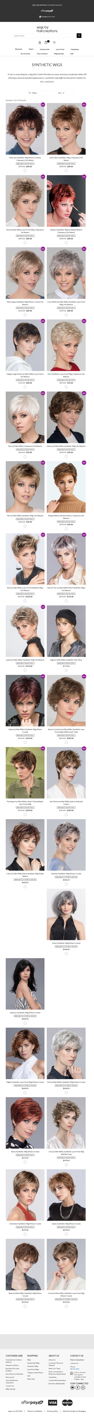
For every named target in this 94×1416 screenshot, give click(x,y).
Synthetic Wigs (32, 1366)
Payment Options (12, 1365)
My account (10, 1377)
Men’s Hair (31, 1379)
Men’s (31, 49)
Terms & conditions (34, 1411)
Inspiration (53, 1377)
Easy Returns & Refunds (14, 1374)
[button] (25, 170)
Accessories (25, 53)
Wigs (29, 1360)
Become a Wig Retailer (57, 1384)
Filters (34, 93)
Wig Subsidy (59, 53)
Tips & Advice (42, 53)
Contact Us (10, 1386)
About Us (52, 1360)
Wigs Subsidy (10, 1389)
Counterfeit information (57, 1380)
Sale (71, 53)
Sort (59, 93)
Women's (18, 49)
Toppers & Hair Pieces (35, 1373)
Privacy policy (52, 1411)
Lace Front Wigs (33, 1369)
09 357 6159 (51, 17)
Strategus (82, 1411)
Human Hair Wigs (33, 1363)
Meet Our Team (54, 1368)
